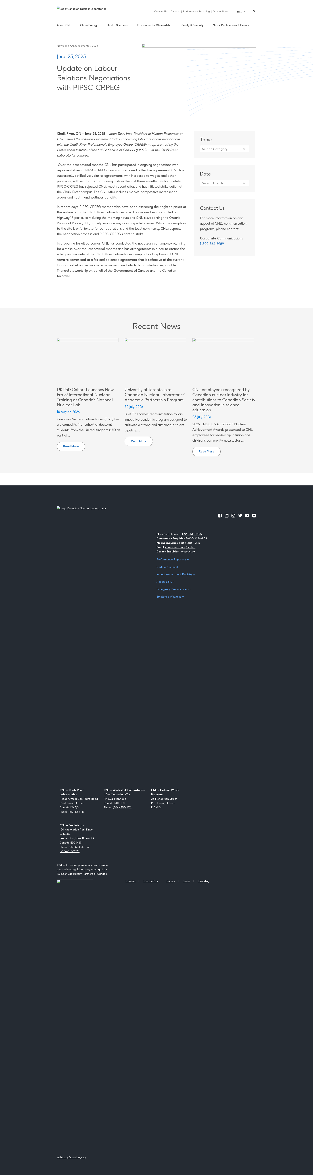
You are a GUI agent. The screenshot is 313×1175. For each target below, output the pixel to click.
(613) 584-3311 (78, 811)
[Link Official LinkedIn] (227, 515)
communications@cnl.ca (180, 547)
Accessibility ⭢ (165, 581)
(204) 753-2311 (122, 807)
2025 (95, 45)
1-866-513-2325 (192, 534)
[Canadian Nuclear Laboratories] (90, 11)
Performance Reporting (196, 11)
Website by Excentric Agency (71, 1157)
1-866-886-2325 (189, 542)
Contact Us (160, 11)
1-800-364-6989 (212, 244)
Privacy (170, 881)
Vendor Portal (221, 11)
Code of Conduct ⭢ (168, 567)
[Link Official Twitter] (240, 515)
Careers (175, 11)
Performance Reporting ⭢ (172, 559)
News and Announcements (73, 45)
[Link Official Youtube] (247, 515)
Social (186, 881)
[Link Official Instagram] (233, 515)
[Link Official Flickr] (254, 515)
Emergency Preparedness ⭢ (173, 589)
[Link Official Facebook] (220, 515)
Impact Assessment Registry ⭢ (175, 574)
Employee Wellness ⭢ (170, 596)
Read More (74, 445)
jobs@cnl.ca (187, 551)
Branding (203, 881)
